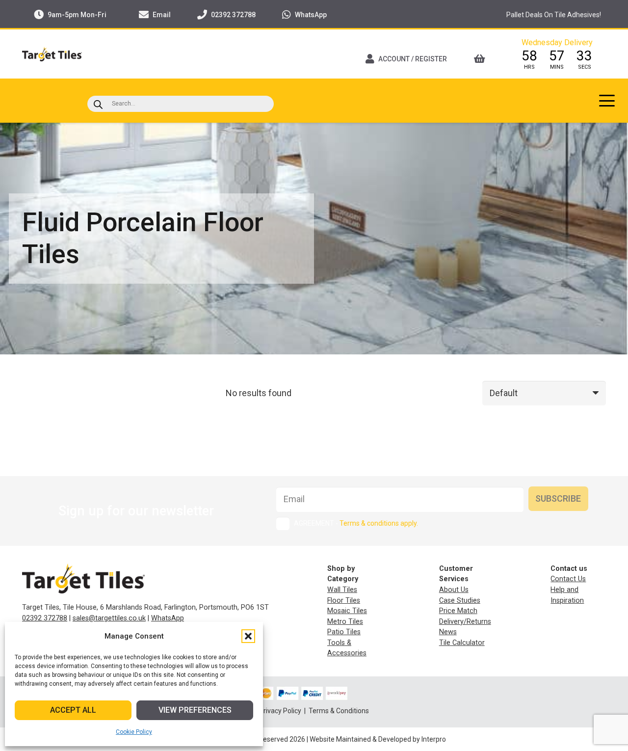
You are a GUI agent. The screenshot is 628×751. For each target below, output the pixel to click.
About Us (454, 590)
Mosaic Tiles (347, 611)
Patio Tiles (344, 632)
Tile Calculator (462, 643)
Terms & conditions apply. (379, 523)
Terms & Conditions (339, 711)
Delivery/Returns (465, 621)
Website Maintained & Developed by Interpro (378, 739)
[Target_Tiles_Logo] (52, 54)
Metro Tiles (345, 621)
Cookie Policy (134, 731)
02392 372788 (44, 618)
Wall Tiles (342, 590)
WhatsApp (167, 618)
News (448, 632)
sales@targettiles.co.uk (109, 618)
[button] (248, 636)
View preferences (195, 710)
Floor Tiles (343, 600)
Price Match (458, 611)
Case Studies (459, 600)
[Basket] (482, 59)
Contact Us (568, 579)
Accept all (73, 710)
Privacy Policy (281, 711)
